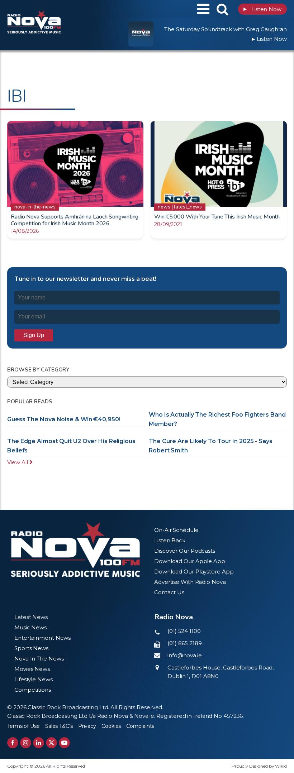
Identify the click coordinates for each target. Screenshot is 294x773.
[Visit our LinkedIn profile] (38, 742)
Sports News (31, 648)
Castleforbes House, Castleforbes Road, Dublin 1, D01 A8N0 (220, 672)
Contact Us (169, 592)
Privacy (87, 726)
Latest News (31, 617)
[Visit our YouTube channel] (64, 742)
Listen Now (262, 9)
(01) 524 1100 (184, 631)
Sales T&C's (59, 726)
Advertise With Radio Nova (190, 581)
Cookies (111, 726)
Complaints (140, 726)
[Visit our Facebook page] (12, 742)
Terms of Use (23, 726)
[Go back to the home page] (52, 9)
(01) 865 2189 (184, 643)
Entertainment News (42, 637)
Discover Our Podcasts (184, 550)
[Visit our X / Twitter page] (51, 742)
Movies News (32, 669)
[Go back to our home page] (75, 549)
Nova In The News (38, 658)
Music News (30, 627)
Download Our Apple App (189, 561)
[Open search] (222, 9)
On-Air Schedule (176, 530)
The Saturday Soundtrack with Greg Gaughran (225, 29)
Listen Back (169, 540)
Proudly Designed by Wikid (259, 766)
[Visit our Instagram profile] (25, 742)
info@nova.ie (184, 655)
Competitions (32, 689)
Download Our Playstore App (193, 571)
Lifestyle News (33, 679)
